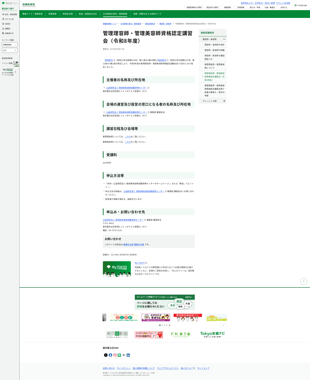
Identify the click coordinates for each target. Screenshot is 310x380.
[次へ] (223, 325)
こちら (128, 136)
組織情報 (227, 7)
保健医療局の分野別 (194, 7)
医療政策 (53, 13)
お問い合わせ (109, 368)
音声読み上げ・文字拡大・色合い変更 (258, 2)
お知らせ (283, 7)
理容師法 (109, 60)
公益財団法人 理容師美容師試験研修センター (126, 87)
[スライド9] (164, 325)
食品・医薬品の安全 (88, 13)
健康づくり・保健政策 (32, 13)
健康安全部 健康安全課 (133, 244)
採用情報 (240, 7)
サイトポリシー (124, 368)
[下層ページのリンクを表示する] (224, 39)
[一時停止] (169, 325)
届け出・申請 (255, 7)
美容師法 (162, 60)
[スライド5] (162, 325)
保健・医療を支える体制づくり (147, 13)
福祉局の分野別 (212, 7)
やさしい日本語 (283, 2)
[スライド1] (160, 325)
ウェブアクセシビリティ (168, 368)
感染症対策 (68, 13)
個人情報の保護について (144, 368)
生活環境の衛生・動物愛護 (115, 13)
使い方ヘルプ (187, 368)
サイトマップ (203, 368)
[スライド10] (166, 325)
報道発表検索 (7, 58)
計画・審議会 (270, 7)
